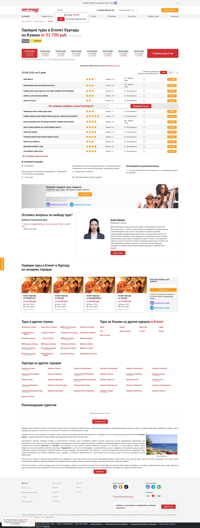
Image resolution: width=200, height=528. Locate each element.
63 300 (171, 132)
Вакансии (79, 483)
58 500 (171, 111)
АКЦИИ (26, 483)
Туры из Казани (26, 21)
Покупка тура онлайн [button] (30, 229)
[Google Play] (118, 496)
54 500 (171, 96)
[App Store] (128, 496)
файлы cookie (18, 519)
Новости (78, 492)
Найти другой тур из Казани (63, 59)
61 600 (171, 122)
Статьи (78, 487)
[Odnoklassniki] (121, 487)
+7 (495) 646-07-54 (105, 10)
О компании (56, 501)
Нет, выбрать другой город (76, 19)
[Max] (115, 3)
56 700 (171, 101)
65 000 (171, 146)
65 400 (171, 151)
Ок (32, 522)
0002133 (47, 526)
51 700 (171, 79)
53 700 (171, 91)
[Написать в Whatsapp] (159, 487)
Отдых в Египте (39, 21)
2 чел (170, 72)
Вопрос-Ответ (56, 483)
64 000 (171, 137)
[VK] (115, 487)
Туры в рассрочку (27, 501)
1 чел (163, 72)
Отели (24, 497)
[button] (177, 72)
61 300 (171, 116)
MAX (112, 3)
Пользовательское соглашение (116, 524)
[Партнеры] (162, 496)
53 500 (171, 85)
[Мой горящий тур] (30, 10)
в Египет (157, 321)
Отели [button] (25, 41)
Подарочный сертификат (29, 492)
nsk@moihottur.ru (96, 524)
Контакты (55, 496)
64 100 (171, 142)
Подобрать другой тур (163, 53)
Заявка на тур (2, 264)
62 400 (171, 127)
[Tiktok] (126, 487)
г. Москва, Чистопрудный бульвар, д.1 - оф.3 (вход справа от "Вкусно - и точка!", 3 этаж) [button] (46, 225)
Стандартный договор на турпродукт (143, 524)
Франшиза (55, 492)
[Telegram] (153, 487)
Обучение (55, 487)
